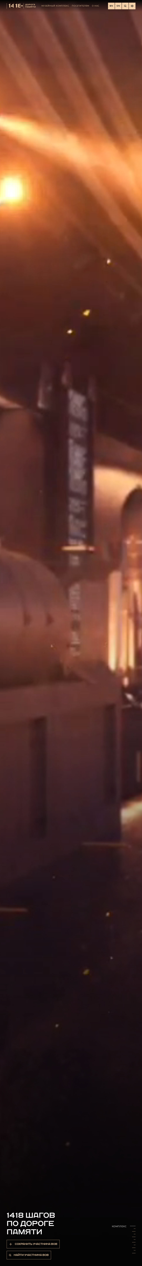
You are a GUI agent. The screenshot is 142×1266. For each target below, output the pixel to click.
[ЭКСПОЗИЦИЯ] (133, 1234)
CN (118, 6)
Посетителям (80, 6)
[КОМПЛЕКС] (133, 1228)
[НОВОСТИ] (133, 1245)
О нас (95, 6)
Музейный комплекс (55, 6)
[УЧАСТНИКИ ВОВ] (133, 1239)
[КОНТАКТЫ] (133, 1255)
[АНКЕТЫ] (133, 1250)
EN (111, 6)
